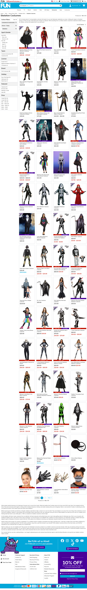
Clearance (3, 87)
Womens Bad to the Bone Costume (43, 269)
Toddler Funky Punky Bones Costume (26, 331)
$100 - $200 (4, 105)
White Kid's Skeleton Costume (42, 143)
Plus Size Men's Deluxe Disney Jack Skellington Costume (25, 238)
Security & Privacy (34, 559)
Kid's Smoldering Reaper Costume (60, 143)
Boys (3, 46)
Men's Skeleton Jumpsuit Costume (60, 50)
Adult (2, 35)
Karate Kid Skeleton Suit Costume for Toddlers (60, 237)
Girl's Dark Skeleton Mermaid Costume (44, 331)
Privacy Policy (33, 562)
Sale (2, 92)
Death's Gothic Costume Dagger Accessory (25, 458)
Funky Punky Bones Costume (78, 50)
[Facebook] (62, 540)
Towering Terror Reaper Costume (25, 301)
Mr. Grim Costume (41, 300)
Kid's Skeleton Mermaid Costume (60, 301)
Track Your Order (65, 1)
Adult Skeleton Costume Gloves (43, 490)
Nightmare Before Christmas (7, 63)
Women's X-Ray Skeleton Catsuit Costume (26, 427)
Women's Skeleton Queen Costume (60, 82)
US (54, 1)
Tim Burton (3, 65)
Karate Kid (3, 61)
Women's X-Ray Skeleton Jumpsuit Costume (77, 143)
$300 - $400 (4, 109)
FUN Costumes (4, 71)
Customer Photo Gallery (50, 573)
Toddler (4, 42)
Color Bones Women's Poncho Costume (42, 237)
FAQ (16, 564)
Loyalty (46, 578)
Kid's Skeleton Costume (43, 206)
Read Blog (73, 548)
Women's (4, 39)
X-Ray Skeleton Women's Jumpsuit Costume (43, 363)
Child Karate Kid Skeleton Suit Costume (26, 143)
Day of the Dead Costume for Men (44, 50)
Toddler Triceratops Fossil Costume (77, 395)
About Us (46, 557)
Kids (2, 40)
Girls (3, 48)
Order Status (18, 559)
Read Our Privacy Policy (72, 578)
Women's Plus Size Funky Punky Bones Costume (43, 175)
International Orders (20, 566)
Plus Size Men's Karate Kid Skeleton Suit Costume (60, 269)
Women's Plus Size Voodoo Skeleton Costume (77, 301)
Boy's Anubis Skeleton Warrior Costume (59, 113)
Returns (17, 562)
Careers (46, 559)
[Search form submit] (60, 5)
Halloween (3, 79)
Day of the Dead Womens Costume (77, 207)
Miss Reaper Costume (76, 236)
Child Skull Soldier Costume (27, 268)
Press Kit (46, 566)
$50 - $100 (4, 103)
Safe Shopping (33, 557)
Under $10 (3, 98)
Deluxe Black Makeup (76, 458)
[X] (72, 540)
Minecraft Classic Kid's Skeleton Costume (59, 175)
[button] (74, 6)
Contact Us (76, 1)
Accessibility (47, 564)
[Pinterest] (77, 540)
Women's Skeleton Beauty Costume (60, 395)
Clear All (15, 19)
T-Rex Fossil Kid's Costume (77, 330)
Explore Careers (39, 547)
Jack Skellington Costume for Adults (27, 363)
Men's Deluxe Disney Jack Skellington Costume (43, 113)
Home (4, 555)
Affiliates (46, 562)
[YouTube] (82, 540)
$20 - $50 (3, 101)
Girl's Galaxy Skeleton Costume (76, 175)
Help (85, 1)
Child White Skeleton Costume (59, 207)
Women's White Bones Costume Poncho (76, 427)
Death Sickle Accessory (59, 458)
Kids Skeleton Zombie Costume (42, 82)
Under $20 (3, 100)
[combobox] (44, 5)
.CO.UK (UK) (33, 566)
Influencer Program (49, 575)
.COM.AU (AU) (33, 569)
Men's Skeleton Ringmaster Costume (26, 82)
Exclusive (3, 88)
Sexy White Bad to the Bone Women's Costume (78, 363)
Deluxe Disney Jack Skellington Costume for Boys (77, 83)
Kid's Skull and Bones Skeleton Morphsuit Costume (44, 395)
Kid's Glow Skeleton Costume (59, 427)
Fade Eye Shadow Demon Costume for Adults (26, 113)
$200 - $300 (4, 107)
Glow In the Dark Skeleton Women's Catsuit (60, 363)
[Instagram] (67, 540)
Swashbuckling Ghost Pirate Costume (78, 113)
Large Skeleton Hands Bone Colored (61, 490)
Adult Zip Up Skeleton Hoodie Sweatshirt (76, 269)
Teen (3, 44)
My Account (6, 558)
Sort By (80, 24)
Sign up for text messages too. (69, 573)
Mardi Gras (3, 81)
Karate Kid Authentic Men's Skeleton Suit (60, 331)
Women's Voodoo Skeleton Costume (26, 207)
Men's (3, 37)
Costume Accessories (6, 54)
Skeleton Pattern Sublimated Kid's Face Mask (78, 490)
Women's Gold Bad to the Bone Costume (26, 395)
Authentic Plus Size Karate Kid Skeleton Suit (43, 427)
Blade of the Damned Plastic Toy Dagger (44, 458)
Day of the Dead (5, 77)
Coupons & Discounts (20, 569)
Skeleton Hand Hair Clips (26, 489)
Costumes (3, 55)
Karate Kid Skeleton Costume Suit (24, 175)
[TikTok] (72, 544)
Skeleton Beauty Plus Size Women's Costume (26, 50)
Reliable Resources (49, 569)
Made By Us (4, 90)
